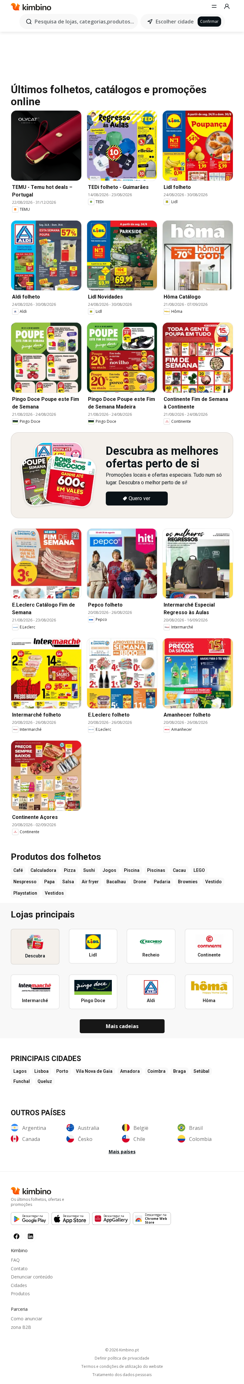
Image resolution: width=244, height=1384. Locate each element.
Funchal (21, 1081)
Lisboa (41, 1071)
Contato (19, 1268)
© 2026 (122, 1350)
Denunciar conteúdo (32, 1277)
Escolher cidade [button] (175, 21)
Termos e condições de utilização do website (122, 1366)
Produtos (20, 1294)
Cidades (19, 1285)
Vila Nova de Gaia (94, 1071)
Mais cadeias (122, 1026)
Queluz (44, 1081)
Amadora (130, 1071)
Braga (179, 1071)
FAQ (15, 1260)
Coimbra (156, 1071)
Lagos (20, 1071)
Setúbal (201, 1071)
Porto (62, 1071)
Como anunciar (26, 1319)
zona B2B (21, 1327)
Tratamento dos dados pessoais (122, 1374)
